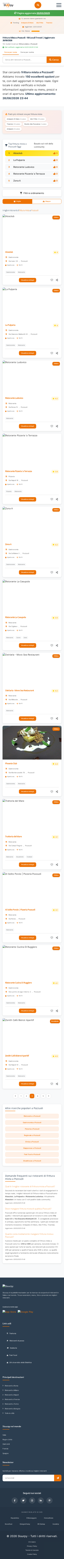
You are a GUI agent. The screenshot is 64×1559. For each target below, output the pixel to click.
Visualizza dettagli (27, 280)
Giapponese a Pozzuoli (32, 1148)
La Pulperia (19, 160)
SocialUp (56, 1524)
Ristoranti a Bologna (12, 1409)
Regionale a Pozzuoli (32, 1135)
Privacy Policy (32, 1546)
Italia (4, 1435)
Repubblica (15, 1518)
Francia (5, 1449)
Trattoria (12, 1333)
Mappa (48, 201)
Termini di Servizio (32, 1550)
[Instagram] (32, 1500)
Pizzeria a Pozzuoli (32, 1129)
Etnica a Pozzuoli (32, 1142)
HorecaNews (48, 1518)
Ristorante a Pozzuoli (32, 1116)
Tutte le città (9, 1413)
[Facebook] (15, 1500)
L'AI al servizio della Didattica (20, 1362)
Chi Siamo (32, 1542)
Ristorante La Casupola (15, 617)
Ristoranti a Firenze (12, 1399)
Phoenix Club (11, 763)
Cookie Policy (32, 1554)
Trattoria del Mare (13, 836)
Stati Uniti (6, 1444)
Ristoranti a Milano (12, 1390)
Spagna (5, 1453)
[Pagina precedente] (15, 1096)
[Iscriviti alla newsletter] (57, 1478)
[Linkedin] (41, 1500)
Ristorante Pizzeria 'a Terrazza (29, 173)
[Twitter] (23, 1500)
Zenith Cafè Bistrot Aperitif (17, 1055)
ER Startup (41, 1524)
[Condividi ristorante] (57, 280)
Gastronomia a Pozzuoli (32, 1122)
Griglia (18, 201)
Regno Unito (7, 1439)
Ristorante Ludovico (23, 167)
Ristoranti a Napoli (12, 1395)
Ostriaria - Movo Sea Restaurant (19, 690)
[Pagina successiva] (48, 1096)
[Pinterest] (49, 1500)
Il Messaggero (31, 1518)
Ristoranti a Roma (11, 1386)
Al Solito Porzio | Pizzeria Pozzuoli (20, 909)
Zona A (17, 180)
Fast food (13, 1355)
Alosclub (17, 153)
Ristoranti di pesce (17, 1341)
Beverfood (8, 1524)
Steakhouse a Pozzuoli (32, 1161)
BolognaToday (25, 1524)
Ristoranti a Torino (12, 1404)
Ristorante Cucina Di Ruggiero (18, 982)
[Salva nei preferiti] (52, 280)
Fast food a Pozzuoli (32, 1154)
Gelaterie (13, 1348)
